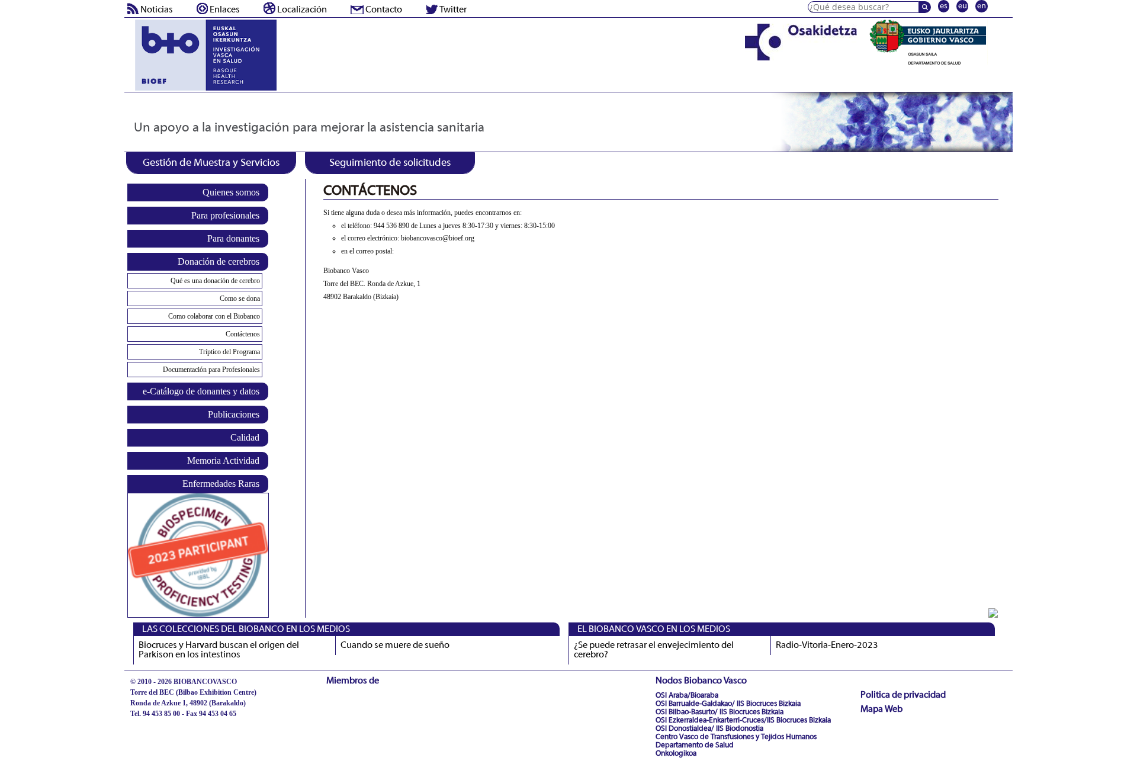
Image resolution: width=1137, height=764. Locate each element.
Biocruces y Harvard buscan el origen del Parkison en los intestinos (219, 650)
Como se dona (240, 298)
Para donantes (233, 238)
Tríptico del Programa (229, 352)
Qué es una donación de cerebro (215, 281)
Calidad (244, 437)
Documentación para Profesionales (211, 369)
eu (962, 6)
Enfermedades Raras (220, 484)
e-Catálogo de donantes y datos (201, 391)
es (944, 6)
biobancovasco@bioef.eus (169, 724)
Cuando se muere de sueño (395, 645)
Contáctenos (243, 334)
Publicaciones (233, 414)
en (981, 6)
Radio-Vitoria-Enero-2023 (827, 645)
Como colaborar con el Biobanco (214, 316)
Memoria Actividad (223, 460)
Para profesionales (225, 215)
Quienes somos (231, 192)
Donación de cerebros (218, 261)
